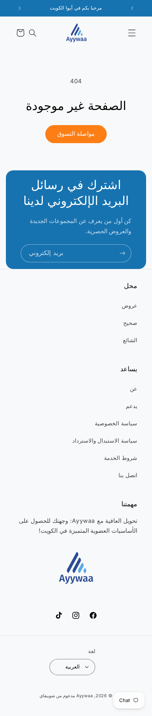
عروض (129, 305)
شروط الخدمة (120, 458)
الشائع (130, 340)
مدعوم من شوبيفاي (57, 695)
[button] (131, 32)
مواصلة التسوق (76, 133)
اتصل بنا (127, 475)
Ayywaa (84, 695)
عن (133, 389)
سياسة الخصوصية (116, 423)
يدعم (131, 406)
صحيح (130, 323)
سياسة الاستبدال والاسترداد (104, 440)
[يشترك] (122, 253)
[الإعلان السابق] (132, 8)
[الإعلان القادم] (20, 8)
